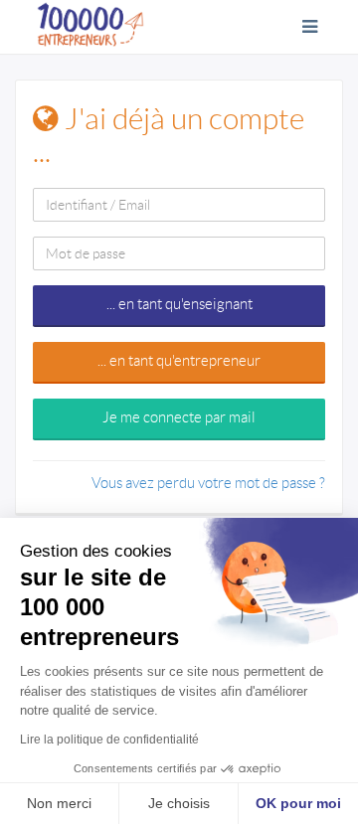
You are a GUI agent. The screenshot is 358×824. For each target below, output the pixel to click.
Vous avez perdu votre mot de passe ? (208, 483)
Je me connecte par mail (179, 417)
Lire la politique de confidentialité (109, 739)
